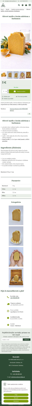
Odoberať (26, 339)
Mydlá (7, 9)
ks (6, 91)
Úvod (2, 9)
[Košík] (26, 5)
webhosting (10, 404)
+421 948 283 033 (24, 1)
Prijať (16, 394)
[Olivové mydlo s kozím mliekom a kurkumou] (16, 46)
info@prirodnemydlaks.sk (10, 1)
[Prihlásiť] (22, 5)
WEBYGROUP (21, 404)
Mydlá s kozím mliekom (17, 9)
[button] (18, 5)
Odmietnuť (16, 401)
